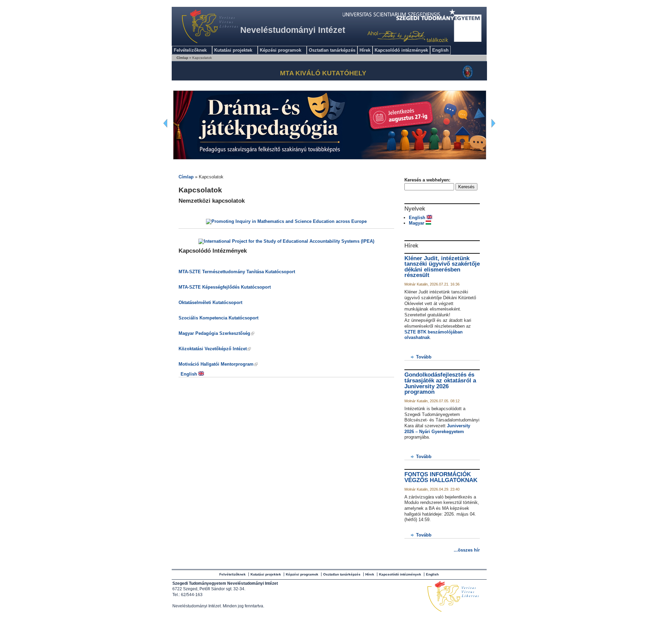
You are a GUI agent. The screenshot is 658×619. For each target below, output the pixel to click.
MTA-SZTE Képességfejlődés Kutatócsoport (225, 287)
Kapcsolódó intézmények (401, 50)
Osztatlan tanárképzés (332, 50)
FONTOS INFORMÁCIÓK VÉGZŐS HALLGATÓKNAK (440, 477)
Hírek (365, 50)
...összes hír (467, 550)
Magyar (417, 223)
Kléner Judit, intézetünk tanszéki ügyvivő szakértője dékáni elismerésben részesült (442, 267)
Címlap (182, 58)
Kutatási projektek (233, 50)
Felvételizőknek (190, 50)
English (440, 50)
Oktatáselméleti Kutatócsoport (210, 302)
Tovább (423, 356)
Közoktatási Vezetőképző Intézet (213, 348)
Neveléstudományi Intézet (292, 30)
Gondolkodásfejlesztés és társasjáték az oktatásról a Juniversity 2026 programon (440, 383)
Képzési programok (280, 50)
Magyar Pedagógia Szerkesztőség (214, 333)
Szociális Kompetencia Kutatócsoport (218, 317)
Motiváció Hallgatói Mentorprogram (216, 364)
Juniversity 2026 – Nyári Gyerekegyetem (437, 428)
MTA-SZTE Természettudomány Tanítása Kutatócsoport (237, 271)
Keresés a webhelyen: (427, 179)
